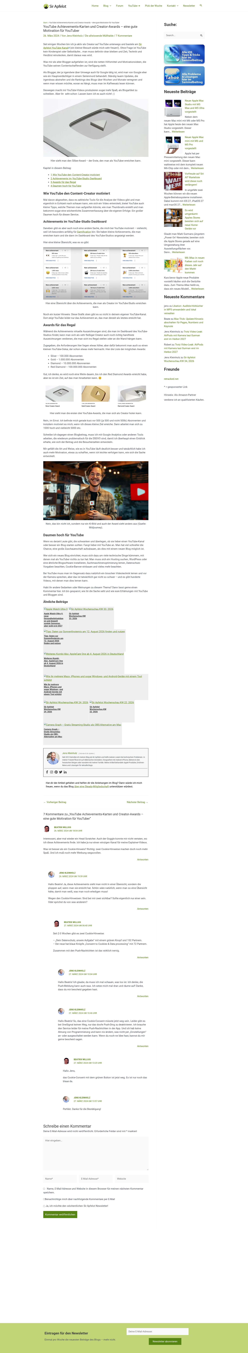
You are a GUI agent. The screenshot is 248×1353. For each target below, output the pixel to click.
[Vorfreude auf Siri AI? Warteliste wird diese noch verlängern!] (173, 181)
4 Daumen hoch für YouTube (66, 185)
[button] (109, 6)
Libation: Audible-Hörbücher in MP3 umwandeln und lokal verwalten (183, 309)
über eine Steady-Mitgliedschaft (91, 786)
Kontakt (171, 5)
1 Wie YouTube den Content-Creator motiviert (75, 174)
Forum (119, 5)
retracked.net (171, 378)
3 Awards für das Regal (63, 182)
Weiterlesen (178, 131)
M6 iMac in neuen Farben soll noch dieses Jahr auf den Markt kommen (195, 265)
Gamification (84, 231)
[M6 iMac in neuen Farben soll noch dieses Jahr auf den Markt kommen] (173, 265)
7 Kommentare (124, 35)
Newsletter (189, 5)
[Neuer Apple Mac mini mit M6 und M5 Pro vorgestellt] (173, 144)
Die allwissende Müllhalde (99, 35)
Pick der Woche (153, 5)
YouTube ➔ (134, 5)
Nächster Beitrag (137, 802)
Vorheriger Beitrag (55, 802)
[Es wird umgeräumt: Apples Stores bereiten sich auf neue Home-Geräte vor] (173, 218)
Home (95, 5)
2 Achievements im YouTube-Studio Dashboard (76, 178)
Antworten (142, 859)
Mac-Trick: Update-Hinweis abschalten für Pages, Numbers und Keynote (183, 322)
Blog (105, 5)
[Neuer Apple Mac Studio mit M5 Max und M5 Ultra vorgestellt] (173, 108)
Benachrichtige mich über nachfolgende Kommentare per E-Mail (80, 1199)
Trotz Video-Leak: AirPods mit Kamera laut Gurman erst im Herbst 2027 (183, 335)
